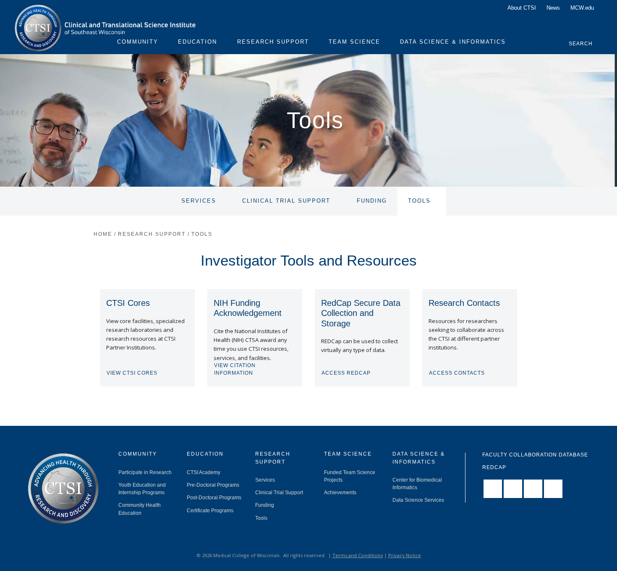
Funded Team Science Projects (349, 476)
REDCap (494, 467)
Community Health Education (139, 509)
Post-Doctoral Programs (214, 498)
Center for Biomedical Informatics (417, 483)
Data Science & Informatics (453, 42)
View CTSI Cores (132, 373)
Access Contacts (457, 373)
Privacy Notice (404, 555)
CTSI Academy (203, 472)
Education (197, 42)
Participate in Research (145, 472)
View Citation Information (235, 369)
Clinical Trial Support (286, 201)
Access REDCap (346, 373)
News (553, 8)
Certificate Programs (210, 511)
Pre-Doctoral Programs (213, 485)
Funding (372, 201)
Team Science (354, 42)
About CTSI (521, 8)
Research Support (273, 42)
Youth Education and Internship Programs (142, 488)
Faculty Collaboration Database (535, 455)
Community (137, 42)
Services (198, 201)
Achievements (340, 492)
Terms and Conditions (357, 555)
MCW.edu (582, 8)
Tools (419, 201)
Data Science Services (418, 500)
